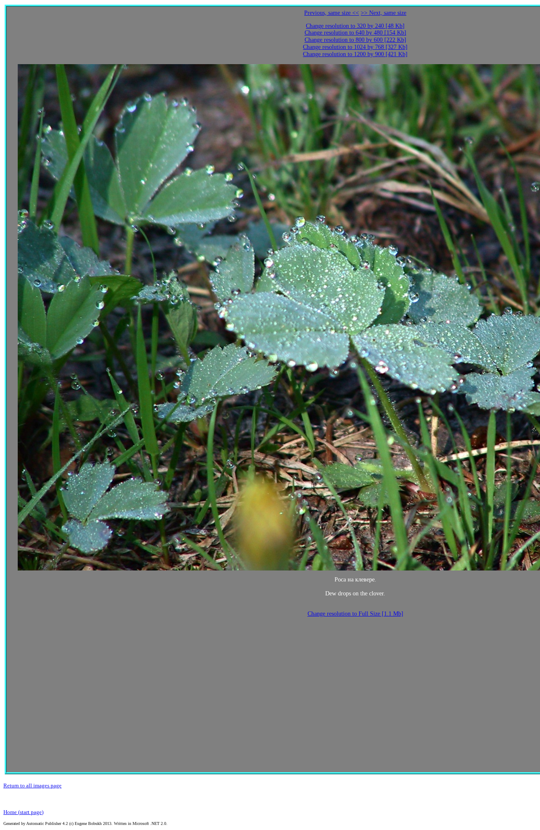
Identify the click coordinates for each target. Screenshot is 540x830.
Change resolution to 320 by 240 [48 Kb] (355, 26)
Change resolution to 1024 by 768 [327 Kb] (355, 47)
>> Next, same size (383, 13)
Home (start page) (23, 812)
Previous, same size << (331, 13)
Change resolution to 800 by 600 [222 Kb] (355, 40)
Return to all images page (32, 785)
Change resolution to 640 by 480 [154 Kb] (355, 33)
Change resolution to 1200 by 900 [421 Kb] (355, 54)
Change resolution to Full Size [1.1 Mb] (355, 614)
